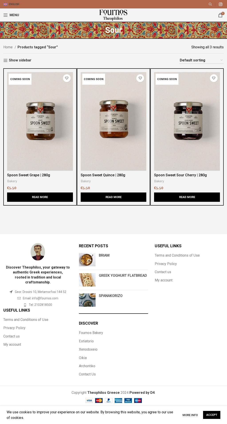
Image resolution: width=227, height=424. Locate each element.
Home (8, 47)
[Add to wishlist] (67, 78)
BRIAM (104, 255)
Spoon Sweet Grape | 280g (28, 175)
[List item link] (37, 298)
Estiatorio (86, 341)
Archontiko (87, 366)
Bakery (12, 181)
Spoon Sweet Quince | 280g (103, 175)
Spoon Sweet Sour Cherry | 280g (180, 175)
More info (190, 415)
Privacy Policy (14, 328)
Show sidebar (20, 60)
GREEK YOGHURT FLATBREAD (123, 275)
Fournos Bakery (91, 333)
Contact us (11, 336)
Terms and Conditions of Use (25, 320)
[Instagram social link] (220, 4)
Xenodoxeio (88, 349)
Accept (211, 414)
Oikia (83, 358)
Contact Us (87, 374)
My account (12, 344)
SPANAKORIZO (111, 296)
